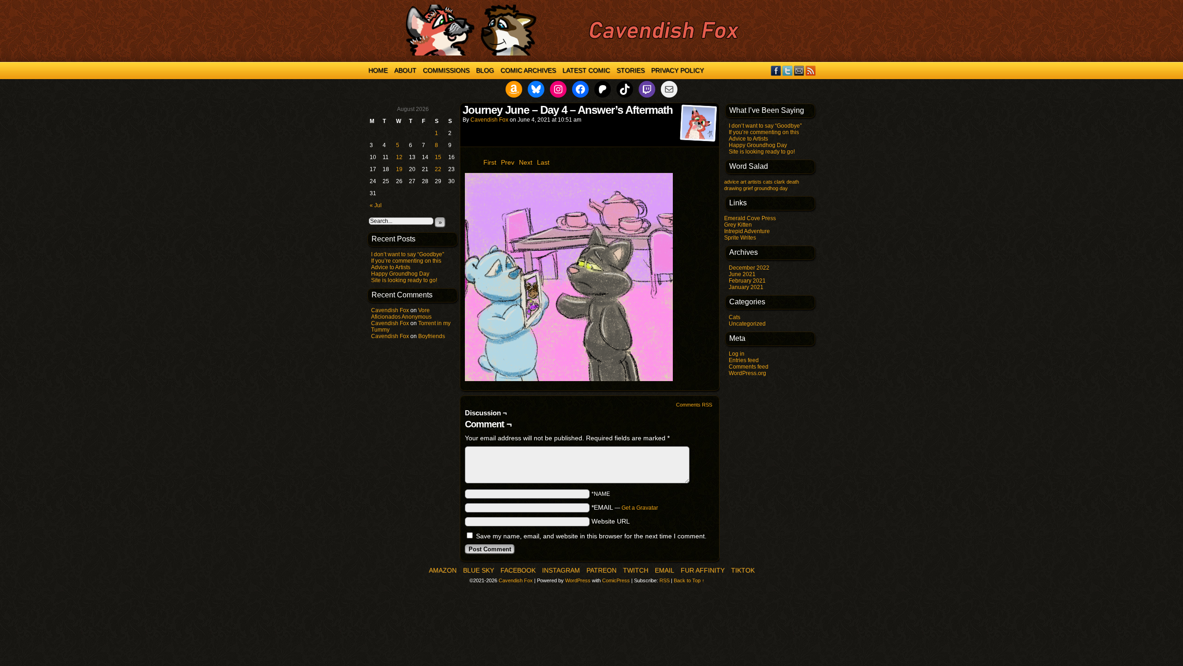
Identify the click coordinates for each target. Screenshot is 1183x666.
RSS (811, 70)
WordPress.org (747, 373)
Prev (507, 162)
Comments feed (748, 367)
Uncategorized (747, 324)
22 (438, 169)
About (405, 70)
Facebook (776, 70)
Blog (485, 70)
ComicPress (616, 580)
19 (399, 169)
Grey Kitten (738, 225)
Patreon (601, 570)
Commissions (446, 70)
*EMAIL (625, 507)
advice (731, 182)
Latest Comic (586, 70)
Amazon (443, 570)
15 (438, 157)
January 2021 (746, 287)
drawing (733, 188)
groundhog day (771, 188)
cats (768, 182)
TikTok (743, 570)
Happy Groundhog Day (400, 274)
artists (755, 182)
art (743, 182)
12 (399, 157)
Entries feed (744, 360)
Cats (734, 317)
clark (779, 182)
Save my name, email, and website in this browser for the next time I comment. (591, 536)
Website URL (611, 521)
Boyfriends (431, 336)
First (489, 162)
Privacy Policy (677, 70)
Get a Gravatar (640, 508)
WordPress (578, 580)
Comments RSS (694, 404)
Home (378, 70)
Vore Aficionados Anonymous (401, 313)
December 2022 (749, 268)
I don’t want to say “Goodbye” (407, 254)
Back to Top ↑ (689, 580)
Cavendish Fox (390, 310)
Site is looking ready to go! (404, 280)
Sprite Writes (740, 237)
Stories (630, 70)
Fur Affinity (703, 570)
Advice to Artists (390, 267)
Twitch (635, 570)
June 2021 (742, 274)
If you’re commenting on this (406, 261)
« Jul (376, 205)
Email (799, 70)
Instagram (561, 570)
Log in (736, 354)
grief (748, 188)
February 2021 (747, 281)
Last (543, 162)
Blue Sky (478, 570)
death (793, 182)
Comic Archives (528, 70)
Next (525, 162)
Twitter (787, 70)
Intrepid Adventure (747, 231)
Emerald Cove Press (750, 218)
